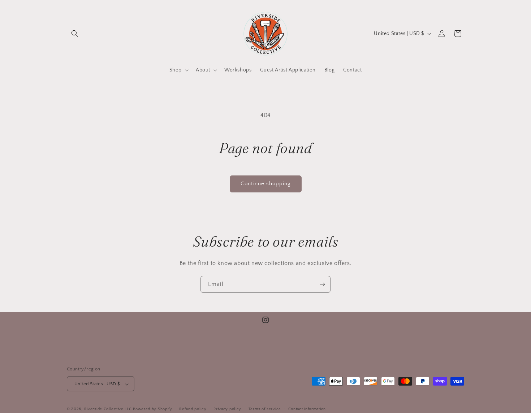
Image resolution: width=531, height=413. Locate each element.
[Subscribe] (322, 284)
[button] (75, 34)
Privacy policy (227, 409)
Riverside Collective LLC (108, 409)
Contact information (307, 409)
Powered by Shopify (152, 409)
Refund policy (192, 409)
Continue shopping (266, 184)
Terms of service (265, 409)
